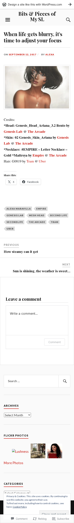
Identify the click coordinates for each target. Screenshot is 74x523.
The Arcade (36, 131)
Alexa (49, 54)
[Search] (64, 20)
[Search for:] (37, 381)
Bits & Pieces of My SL (37, 16)
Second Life (58, 215)
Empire (38, 155)
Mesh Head (36, 215)
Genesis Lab (13, 131)
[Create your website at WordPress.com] (37, 4)
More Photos (13, 463)
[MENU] (8, 20)
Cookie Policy (20, 506)
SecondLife (15, 222)
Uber (42, 161)
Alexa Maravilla (19, 208)
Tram (30, 161)
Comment (54, 342)
